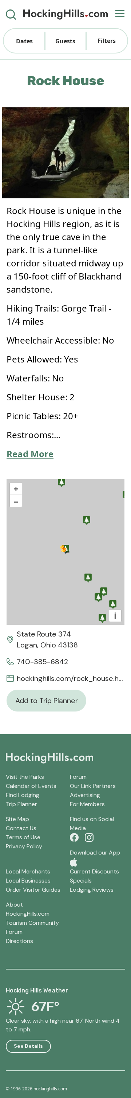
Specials (81, 880)
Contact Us (21, 828)
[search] (11, 14)
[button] (24, 41)
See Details (28, 1046)
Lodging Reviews (92, 889)
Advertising (85, 795)
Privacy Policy (24, 846)
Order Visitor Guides (33, 889)
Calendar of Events (31, 786)
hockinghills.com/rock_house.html (70, 678)
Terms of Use (23, 837)
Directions (19, 941)
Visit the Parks (25, 777)
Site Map (17, 819)
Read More (30, 454)
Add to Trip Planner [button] (46, 700)
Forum (78, 777)
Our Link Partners (93, 786)
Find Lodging (22, 795)
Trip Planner (21, 804)
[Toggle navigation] (119, 14)
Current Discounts (94, 871)
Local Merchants (28, 871)
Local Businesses (28, 880)
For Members (87, 804)
